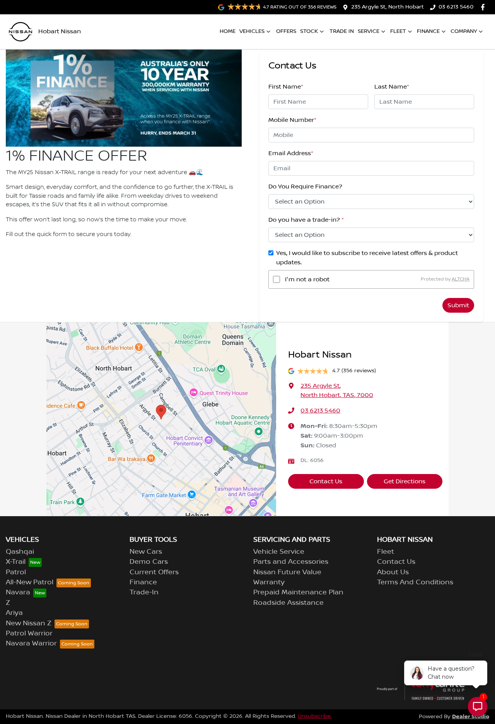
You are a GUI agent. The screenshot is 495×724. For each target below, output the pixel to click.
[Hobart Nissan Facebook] (484, 7)
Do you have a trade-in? (306, 219)
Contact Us (325, 481)
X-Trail (16, 562)
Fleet (398, 31)
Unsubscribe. (315, 716)
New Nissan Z (28, 623)
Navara (18, 592)
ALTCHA (460, 279)
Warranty (269, 582)
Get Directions (404, 481)
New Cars (146, 552)
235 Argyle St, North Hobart (387, 7)
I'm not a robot (307, 279)
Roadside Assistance (288, 603)
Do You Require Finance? (305, 186)
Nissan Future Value (287, 572)
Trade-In (144, 592)
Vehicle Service (278, 552)
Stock (309, 31)
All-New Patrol (29, 582)
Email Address (290, 153)
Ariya (14, 613)
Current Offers (154, 572)
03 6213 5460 (456, 7)
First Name (285, 86)
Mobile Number (292, 119)
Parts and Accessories (290, 562)
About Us (393, 572)
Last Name (391, 86)
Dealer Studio (470, 716)
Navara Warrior (31, 643)
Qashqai (20, 552)
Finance (428, 31)
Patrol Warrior (29, 633)
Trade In (341, 31)
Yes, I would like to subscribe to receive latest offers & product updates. (367, 258)
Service (368, 31)
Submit (458, 305)
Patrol (16, 572)
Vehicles (252, 31)
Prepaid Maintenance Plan (298, 592)
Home (228, 31)
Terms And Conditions (415, 582)
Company (464, 31)
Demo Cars (149, 562)
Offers (286, 31)
